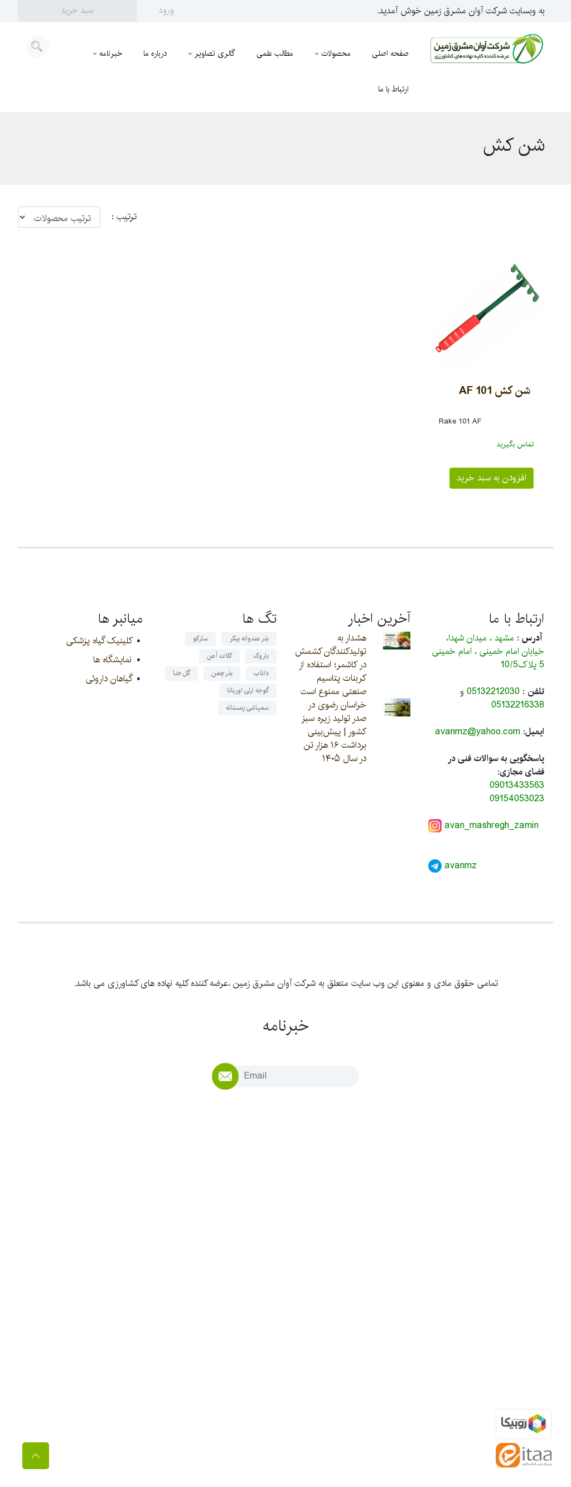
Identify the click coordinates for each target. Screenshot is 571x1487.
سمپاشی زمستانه (247, 707)
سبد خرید (77, 10)
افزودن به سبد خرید (491, 477)
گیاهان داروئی (109, 678)
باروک (261, 656)
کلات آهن (219, 656)
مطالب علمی (275, 53)
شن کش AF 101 (494, 391)
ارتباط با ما (393, 89)
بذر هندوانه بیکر (249, 638)
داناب (261, 673)
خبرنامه (110, 53)
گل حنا (181, 673)
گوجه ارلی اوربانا (248, 690)
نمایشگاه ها (112, 659)
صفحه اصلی (390, 53)
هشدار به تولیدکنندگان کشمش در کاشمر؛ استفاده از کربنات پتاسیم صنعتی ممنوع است (330, 665)
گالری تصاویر (215, 53)
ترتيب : (118, 217)
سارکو (200, 638)
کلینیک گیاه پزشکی (99, 640)
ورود (166, 10)
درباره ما (155, 53)
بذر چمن (222, 673)
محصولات (336, 53)
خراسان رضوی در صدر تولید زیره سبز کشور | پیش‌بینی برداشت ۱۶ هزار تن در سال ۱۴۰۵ (333, 731)
